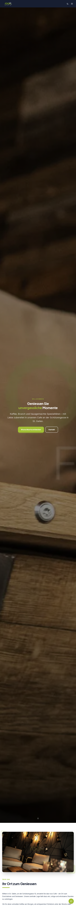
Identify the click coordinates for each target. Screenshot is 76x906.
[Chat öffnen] (71, 901)
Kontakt (52, 430)
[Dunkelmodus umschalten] (67, 3)
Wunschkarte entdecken (31, 430)
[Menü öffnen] (72, 4)
